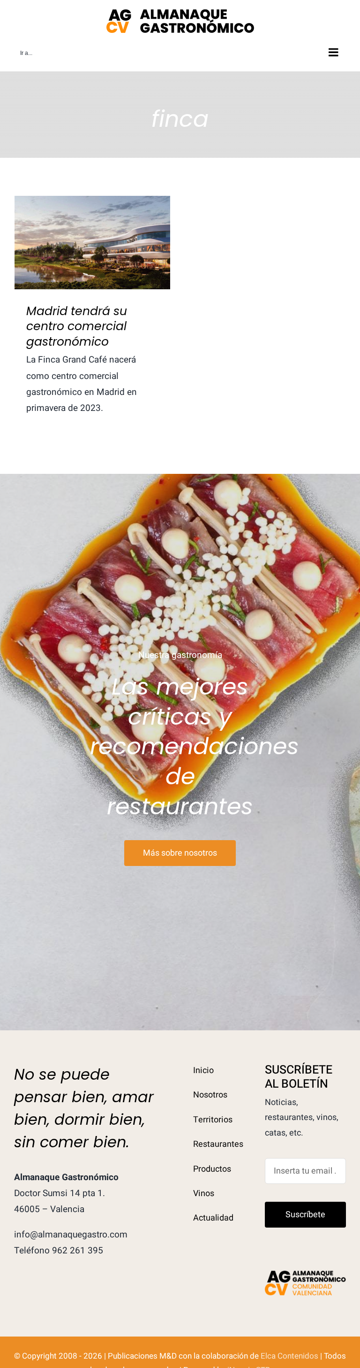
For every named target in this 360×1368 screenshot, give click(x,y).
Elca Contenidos (289, 1356)
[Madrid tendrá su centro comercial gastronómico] (92, 242)
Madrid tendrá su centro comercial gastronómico (92, 226)
